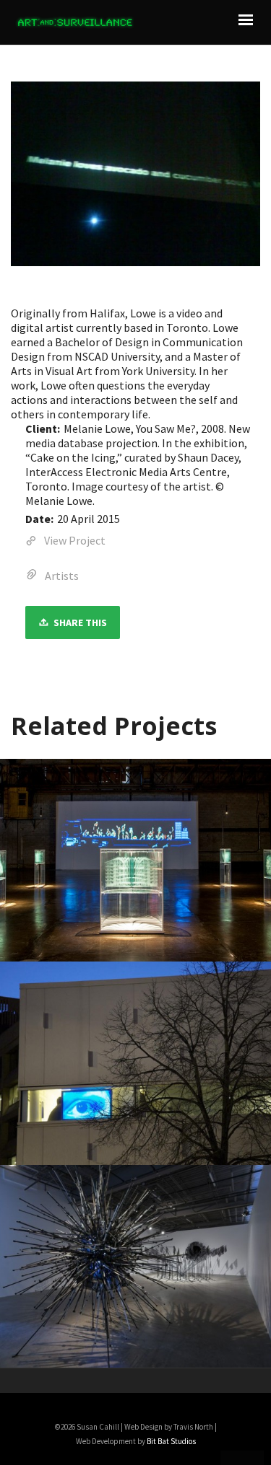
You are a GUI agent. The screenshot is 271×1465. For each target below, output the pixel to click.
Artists (62, 575)
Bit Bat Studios (171, 1441)
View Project (75, 540)
